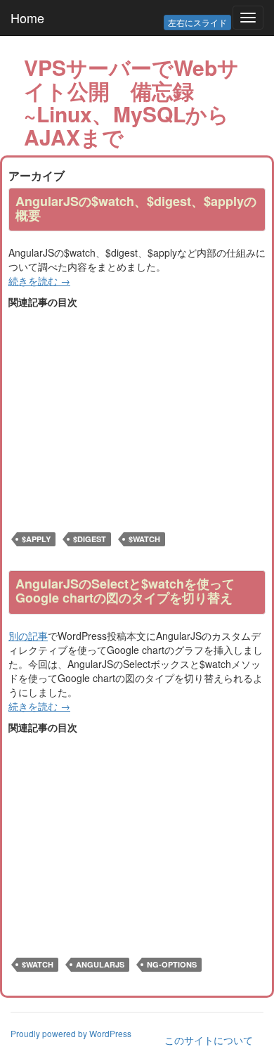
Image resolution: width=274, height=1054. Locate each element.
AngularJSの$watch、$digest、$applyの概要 (135, 208)
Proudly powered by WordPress (71, 1033)
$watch (144, 539)
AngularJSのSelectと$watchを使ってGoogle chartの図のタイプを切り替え (125, 590)
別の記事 (28, 636)
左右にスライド (197, 22)
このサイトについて (208, 1040)
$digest (89, 539)
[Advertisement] (126, 407)
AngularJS (100, 964)
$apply (36, 539)
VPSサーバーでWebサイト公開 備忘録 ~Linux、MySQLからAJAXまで (131, 102)
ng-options (172, 964)
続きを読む (39, 281)
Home (27, 17)
